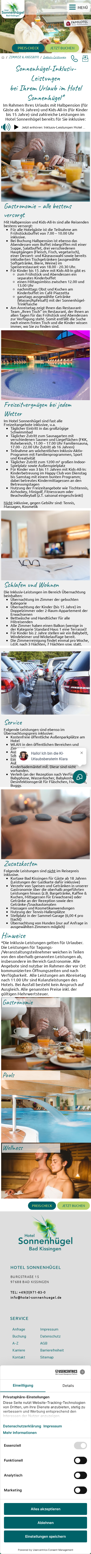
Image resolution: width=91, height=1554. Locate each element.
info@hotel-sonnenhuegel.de (36, 1297)
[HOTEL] (3, 57)
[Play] (16, 127)
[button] (78, 7)
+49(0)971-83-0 (32, 1292)
